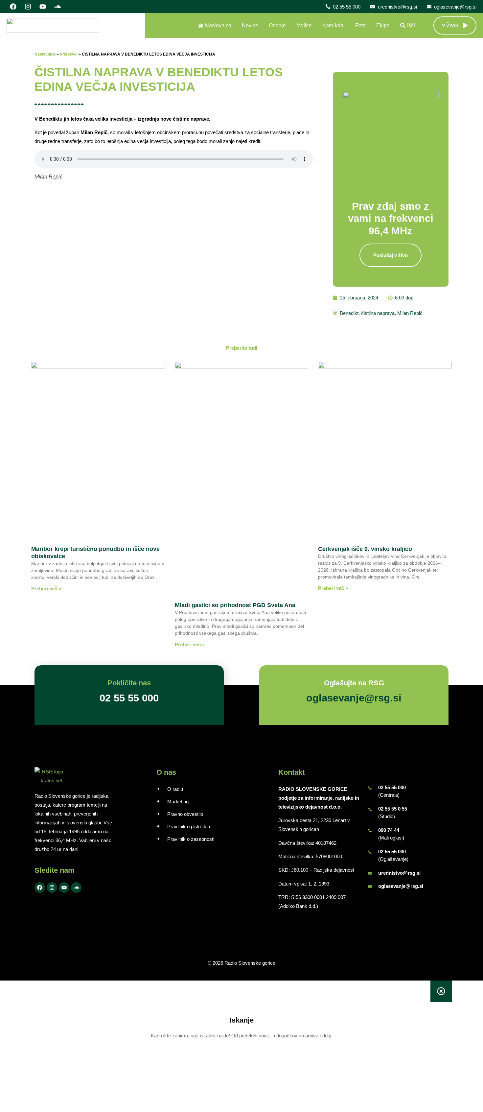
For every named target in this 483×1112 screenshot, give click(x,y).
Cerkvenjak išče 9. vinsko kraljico (365, 549)
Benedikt (349, 313)
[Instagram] (27, 6)
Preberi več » (46, 588)
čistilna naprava (378, 313)
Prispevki (69, 54)
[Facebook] (13, 6)
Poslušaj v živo (390, 255)
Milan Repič (410, 313)
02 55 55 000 (392, 787)
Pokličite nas (129, 683)
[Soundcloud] (57, 6)
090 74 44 (388, 830)
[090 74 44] (370, 830)
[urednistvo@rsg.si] (370, 873)
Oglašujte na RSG (354, 683)
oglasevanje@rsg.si (400, 886)
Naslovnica (45, 54)
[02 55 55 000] (370, 788)
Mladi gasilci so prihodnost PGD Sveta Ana (235, 605)
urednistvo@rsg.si (399, 873)
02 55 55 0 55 (392, 809)
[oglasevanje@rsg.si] (370, 886)
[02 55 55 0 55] (370, 809)
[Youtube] (42, 6)
